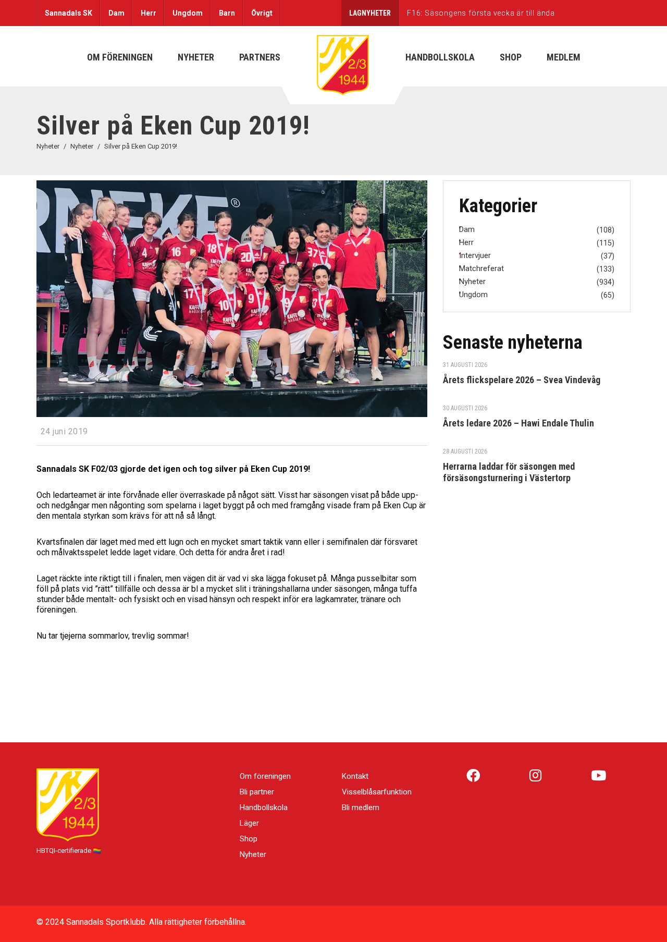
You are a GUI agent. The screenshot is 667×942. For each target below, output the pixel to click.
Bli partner (257, 792)
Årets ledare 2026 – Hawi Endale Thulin (518, 423)
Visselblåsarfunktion (377, 792)
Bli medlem (360, 807)
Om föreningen (265, 776)
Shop (248, 838)
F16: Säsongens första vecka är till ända (481, 13)
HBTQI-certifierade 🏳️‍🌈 (68, 850)
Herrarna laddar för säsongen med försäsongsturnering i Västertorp (509, 472)
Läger (249, 823)
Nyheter (253, 854)
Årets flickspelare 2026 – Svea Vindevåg (521, 379)
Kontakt (355, 776)
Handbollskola (264, 807)
